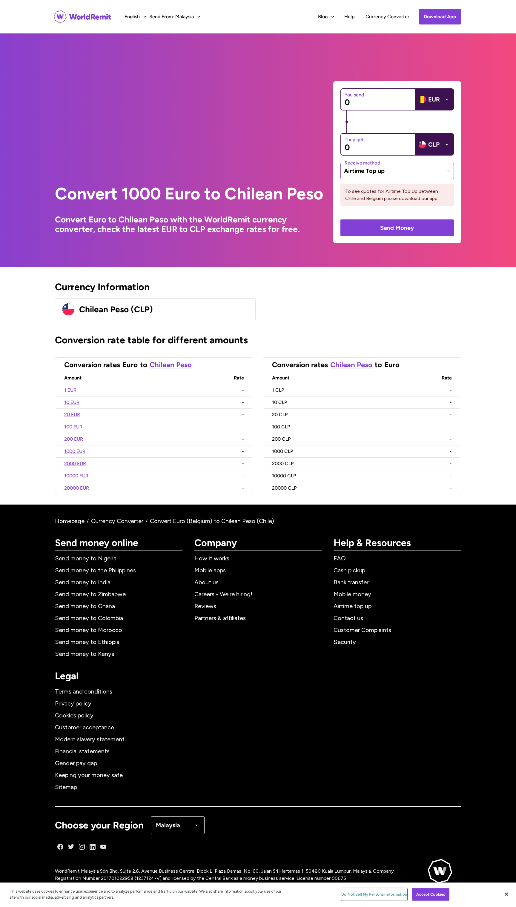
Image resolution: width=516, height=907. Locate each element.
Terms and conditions (83, 691)
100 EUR (73, 427)
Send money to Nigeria (85, 558)
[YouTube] (103, 846)
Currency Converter (387, 16)
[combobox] (397, 171)
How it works (211, 558)
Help (349, 16)
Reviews (205, 606)
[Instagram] (81, 846)
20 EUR (72, 414)
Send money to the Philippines (95, 570)
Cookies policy (74, 715)
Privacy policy (73, 703)
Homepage (70, 521)
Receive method (362, 162)
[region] (258, 895)
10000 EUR (76, 476)
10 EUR (71, 402)
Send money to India (82, 582)
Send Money (397, 227)
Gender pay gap (76, 763)
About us (206, 582)
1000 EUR (74, 451)
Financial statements (82, 751)
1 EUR (70, 390)
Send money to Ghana (85, 606)
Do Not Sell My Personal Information (374, 894)
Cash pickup (349, 570)
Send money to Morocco (88, 630)
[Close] (506, 894)
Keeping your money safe (89, 775)
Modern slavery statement (90, 739)
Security (345, 641)
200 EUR (73, 439)
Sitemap (66, 787)
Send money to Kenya (84, 653)
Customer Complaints (362, 630)
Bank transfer (351, 582)
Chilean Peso (171, 364)
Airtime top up (352, 606)
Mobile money (352, 594)
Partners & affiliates (220, 618)
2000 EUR (75, 463)
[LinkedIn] (92, 846)
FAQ (340, 558)
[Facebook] (60, 846)
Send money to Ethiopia (87, 641)
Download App (440, 16)
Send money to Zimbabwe (90, 594)
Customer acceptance (84, 727)
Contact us (348, 618)
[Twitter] (71, 846)
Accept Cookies (430, 894)
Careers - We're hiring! (223, 594)
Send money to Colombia (89, 618)
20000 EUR (76, 488)
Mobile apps (210, 570)
